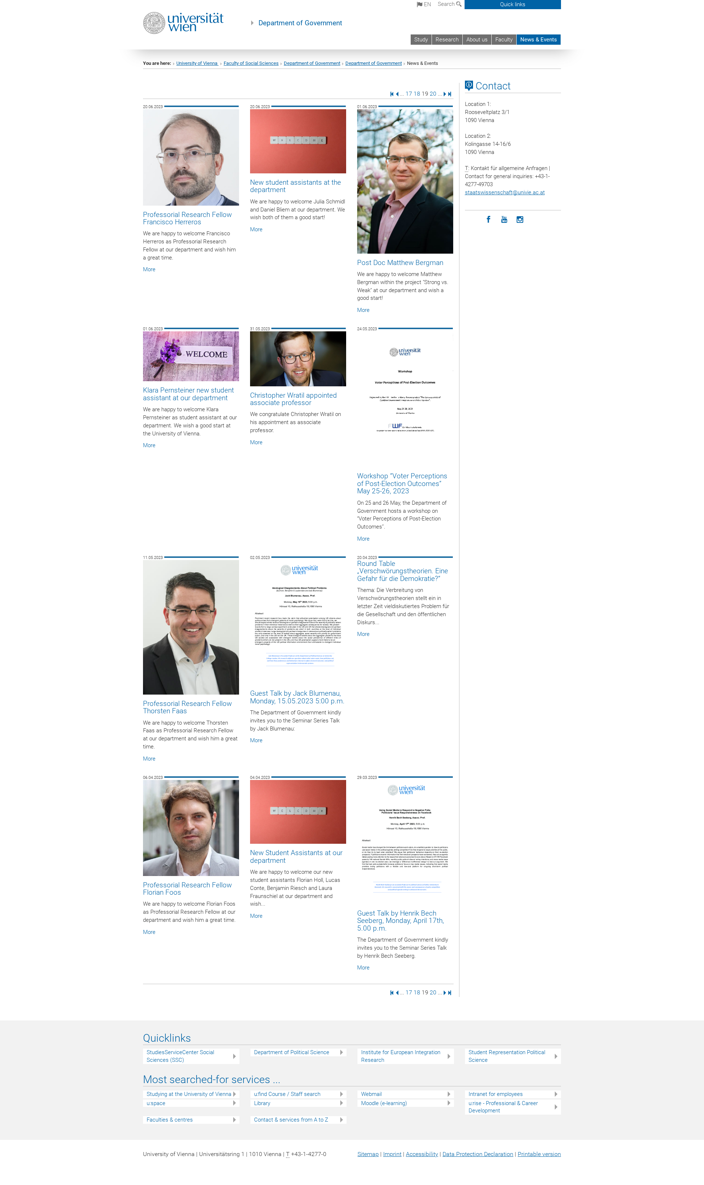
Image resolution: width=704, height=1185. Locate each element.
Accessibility (422, 1154)
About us (477, 39)
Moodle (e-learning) (384, 1103)
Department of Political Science (291, 1052)
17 (409, 93)
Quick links (512, 4)
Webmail (371, 1094)
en (426, 4)
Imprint (392, 1154)
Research (447, 39)
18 (417, 93)
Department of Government (300, 23)
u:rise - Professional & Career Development (503, 1107)
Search (447, 4)
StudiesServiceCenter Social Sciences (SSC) (180, 1056)
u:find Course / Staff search (287, 1094)
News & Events (538, 39)
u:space (156, 1103)
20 (433, 93)
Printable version (539, 1154)
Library (262, 1103)
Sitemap (368, 1154)
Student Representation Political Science (507, 1056)
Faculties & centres (170, 1119)
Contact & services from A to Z (291, 1119)
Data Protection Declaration (478, 1154)
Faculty (504, 39)
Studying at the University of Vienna (189, 1094)
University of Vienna (197, 63)
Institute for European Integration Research (400, 1056)
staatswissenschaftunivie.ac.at (505, 192)
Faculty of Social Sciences (251, 63)
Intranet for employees (496, 1094)
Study (421, 39)
